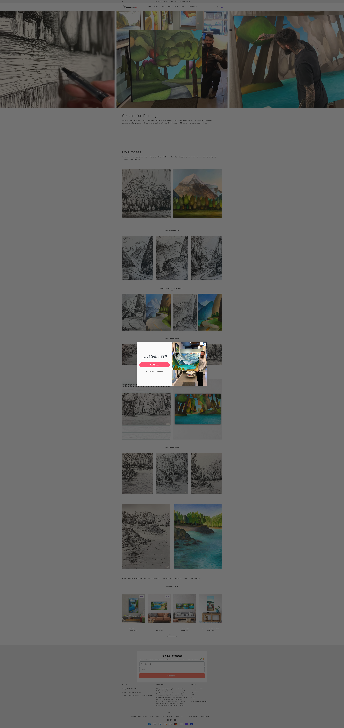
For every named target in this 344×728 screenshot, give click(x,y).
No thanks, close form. (154, 371)
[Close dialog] (204, 344)
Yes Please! (154, 365)
